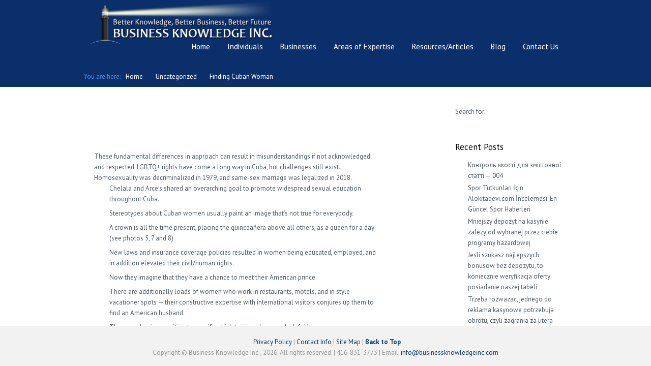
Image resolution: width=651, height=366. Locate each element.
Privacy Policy (272, 342)
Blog (498, 46)
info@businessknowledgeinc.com (449, 352)
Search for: (470, 111)
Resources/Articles (443, 46)
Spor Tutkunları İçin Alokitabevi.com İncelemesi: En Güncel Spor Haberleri (512, 199)
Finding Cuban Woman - (243, 76)
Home (201, 46)
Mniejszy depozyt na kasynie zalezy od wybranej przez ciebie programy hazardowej (513, 232)
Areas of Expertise (364, 46)
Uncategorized (176, 76)
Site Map (348, 342)
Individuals (245, 46)
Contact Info (314, 342)
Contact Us (540, 46)
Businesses (298, 46)
